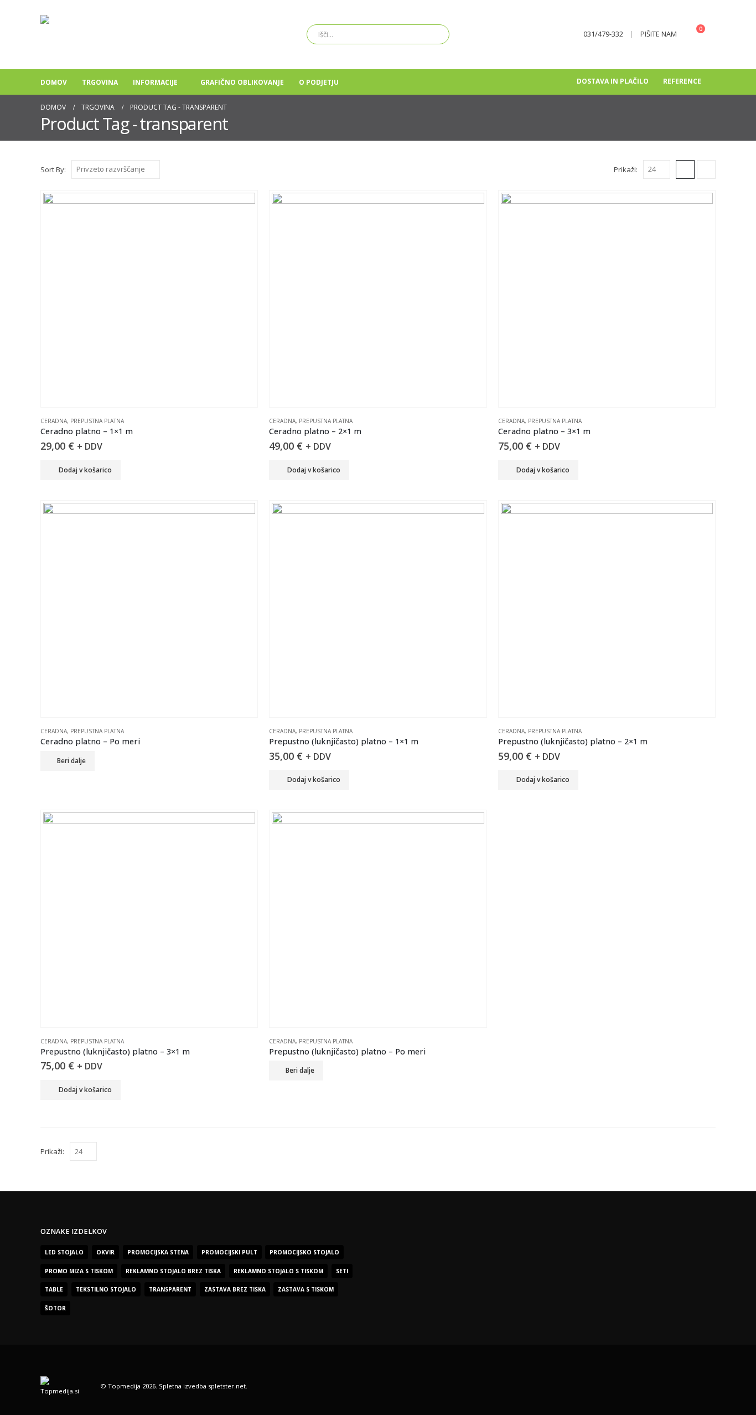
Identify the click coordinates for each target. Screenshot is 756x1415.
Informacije (155, 82)
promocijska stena (158, 1252)
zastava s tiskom (306, 1289)
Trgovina (100, 82)
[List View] (706, 169)
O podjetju (319, 82)
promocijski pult (229, 1252)
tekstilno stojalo (106, 1289)
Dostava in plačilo (613, 81)
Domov (53, 82)
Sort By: (53, 169)
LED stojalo (64, 1252)
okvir (105, 1252)
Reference (682, 81)
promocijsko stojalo (304, 1252)
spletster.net (227, 1386)
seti (342, 1271)
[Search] (433, 34)
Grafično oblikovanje (242, 82)
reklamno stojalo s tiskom (278, 1271)
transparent (170, 1289)
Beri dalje (71, 760)
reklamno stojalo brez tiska (173, 1271)
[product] (149, 299)
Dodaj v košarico (85, 470)
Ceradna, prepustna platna (82, 421)
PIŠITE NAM (658, 34)
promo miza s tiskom (79, 1271)
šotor (55, 1308)
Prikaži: (626, 169)
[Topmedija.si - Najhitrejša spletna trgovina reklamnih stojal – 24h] (109, 34)
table (54, 1289)
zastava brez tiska (235, 1289)
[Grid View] (685, 169)
